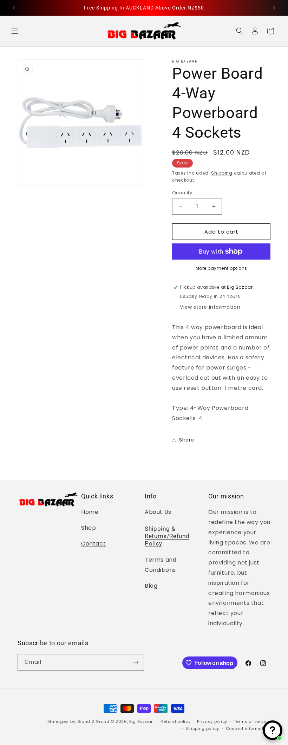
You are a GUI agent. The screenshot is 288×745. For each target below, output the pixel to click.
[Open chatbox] (272, 730)
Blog (151, 586)
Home (89, 512)
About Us (158, 512)
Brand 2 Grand (94, 721)
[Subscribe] (136, 662)
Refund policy (175, 721)
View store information (210, 307)
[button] (14, 31)
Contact (93, 544)
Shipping (222, 173)
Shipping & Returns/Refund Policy (167, 536)
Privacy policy (212, 721)
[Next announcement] (274, 7)
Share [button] (186, 439)
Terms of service (252, 721)
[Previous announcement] (13, 7)
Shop (88, 528)
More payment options (221, 268)
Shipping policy (202, 728)
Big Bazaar (141, 721)
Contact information (248, 728)
